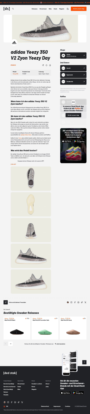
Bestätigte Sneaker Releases (21, 312)
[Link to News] (13, 9)
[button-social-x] (85, 302)
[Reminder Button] (46, 65)
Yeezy (20, 138)
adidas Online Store (26, 135)
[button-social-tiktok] (82, 302)
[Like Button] (50, 65)
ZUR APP (13, 164)
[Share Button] (43, 65)
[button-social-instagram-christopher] (68, 302)
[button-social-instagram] (71, 302)
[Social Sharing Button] (6, 302)
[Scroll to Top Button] (84, 362)
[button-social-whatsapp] (78, 302)
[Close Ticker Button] (85, 2)
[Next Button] (10, 344)
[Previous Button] (6, 344)
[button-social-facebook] (75, 302)
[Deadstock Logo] (7, 9)
